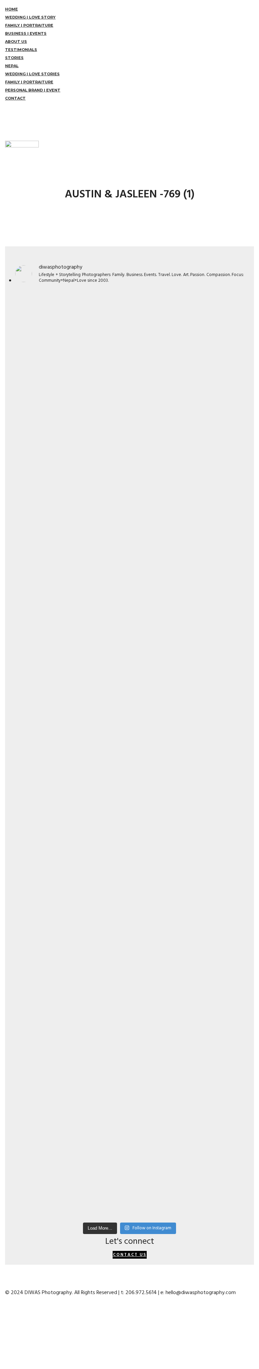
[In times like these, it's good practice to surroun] (187, 1079)
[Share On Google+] (6, 1341)
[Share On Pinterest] (6, 1333)
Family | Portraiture (29, 25)
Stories (14, 57)
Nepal (12, 65)
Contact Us (129, 1254)
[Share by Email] (6, 1349)
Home (11, 9)
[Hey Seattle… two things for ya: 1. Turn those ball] (71, 695)
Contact (15, 98)
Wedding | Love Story (30, 17)
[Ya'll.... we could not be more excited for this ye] (71, 429)
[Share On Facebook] (6, 1317)
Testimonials (21, 49)
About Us (16, 41)
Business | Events (26, 33)
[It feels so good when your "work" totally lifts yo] (187, 635)
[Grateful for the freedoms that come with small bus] (187, 328)
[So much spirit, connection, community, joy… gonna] (187, 857)
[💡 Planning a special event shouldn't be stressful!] (71, 902)
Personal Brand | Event (32, 90)
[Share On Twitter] (6, 1325)
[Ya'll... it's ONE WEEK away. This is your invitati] (71, 1099)
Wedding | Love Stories (32, 74)
